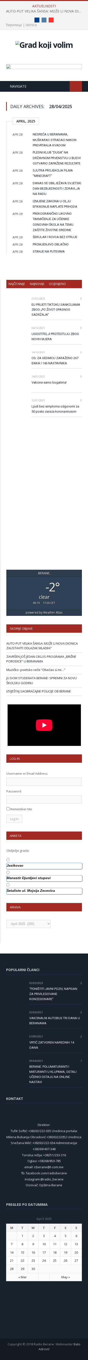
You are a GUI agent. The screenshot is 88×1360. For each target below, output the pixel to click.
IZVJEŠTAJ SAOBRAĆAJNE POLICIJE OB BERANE (38, 691)
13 (76, 1244)
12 (65, 1244)
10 (44, 1244)
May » (65, 1277)
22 (22, 1260)
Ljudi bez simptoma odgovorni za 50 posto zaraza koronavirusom (55, 409)
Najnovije (37, 284)
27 (76, 1260)
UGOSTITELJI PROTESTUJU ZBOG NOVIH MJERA (55, 336)
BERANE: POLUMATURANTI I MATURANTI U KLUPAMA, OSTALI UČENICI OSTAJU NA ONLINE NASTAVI (53, 1074)
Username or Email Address (27, 773)
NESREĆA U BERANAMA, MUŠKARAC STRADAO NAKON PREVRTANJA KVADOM (55, 139)
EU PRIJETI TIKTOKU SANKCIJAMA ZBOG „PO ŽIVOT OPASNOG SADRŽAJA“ (56, 310)
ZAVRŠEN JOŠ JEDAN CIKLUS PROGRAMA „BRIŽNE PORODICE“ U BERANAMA (41, 659)
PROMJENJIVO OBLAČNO (51, 244)
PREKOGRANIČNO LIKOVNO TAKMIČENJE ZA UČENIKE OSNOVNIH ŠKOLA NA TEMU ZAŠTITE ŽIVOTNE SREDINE (53, 222)
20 (76, 1252)
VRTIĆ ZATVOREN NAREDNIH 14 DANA (51, 1045)
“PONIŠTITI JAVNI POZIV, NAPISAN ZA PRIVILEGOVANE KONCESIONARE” (53, 994)
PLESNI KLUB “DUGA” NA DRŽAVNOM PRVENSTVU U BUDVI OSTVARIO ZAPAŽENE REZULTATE (57, 158)
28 (11, 1269)
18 (54, 1252)
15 (22, 1252)
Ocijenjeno (57, 284)
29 (22, 1269)
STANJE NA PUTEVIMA (49, 251)
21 (11, 1260)
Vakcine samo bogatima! (49, 382)
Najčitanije (17, 284)
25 (54, 1260)
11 (54, 1244)
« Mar (22, 1277)
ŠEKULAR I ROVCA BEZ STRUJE (55, 237)
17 (44, 1252)
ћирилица (14, 24)
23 (33, 1260)
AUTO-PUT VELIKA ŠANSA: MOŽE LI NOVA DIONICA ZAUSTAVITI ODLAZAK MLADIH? (45, 11)
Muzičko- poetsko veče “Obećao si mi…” (35, 670)
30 (33, 1269)
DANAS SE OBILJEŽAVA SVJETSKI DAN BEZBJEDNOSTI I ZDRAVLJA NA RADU (57, 188)
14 (11, 1252)
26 (65, 1260)
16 (33, 1252)
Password (13, 791)
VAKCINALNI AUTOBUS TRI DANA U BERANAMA (54, 1020)
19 (65, 1252)
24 (44, 1260)
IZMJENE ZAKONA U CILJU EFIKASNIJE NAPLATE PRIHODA (55, 203)
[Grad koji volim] (44, 44)
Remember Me (21, 809)
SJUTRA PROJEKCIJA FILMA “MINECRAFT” (53, 173)
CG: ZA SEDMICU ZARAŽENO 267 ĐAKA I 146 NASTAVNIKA (55, 360)
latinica (31, 24)
